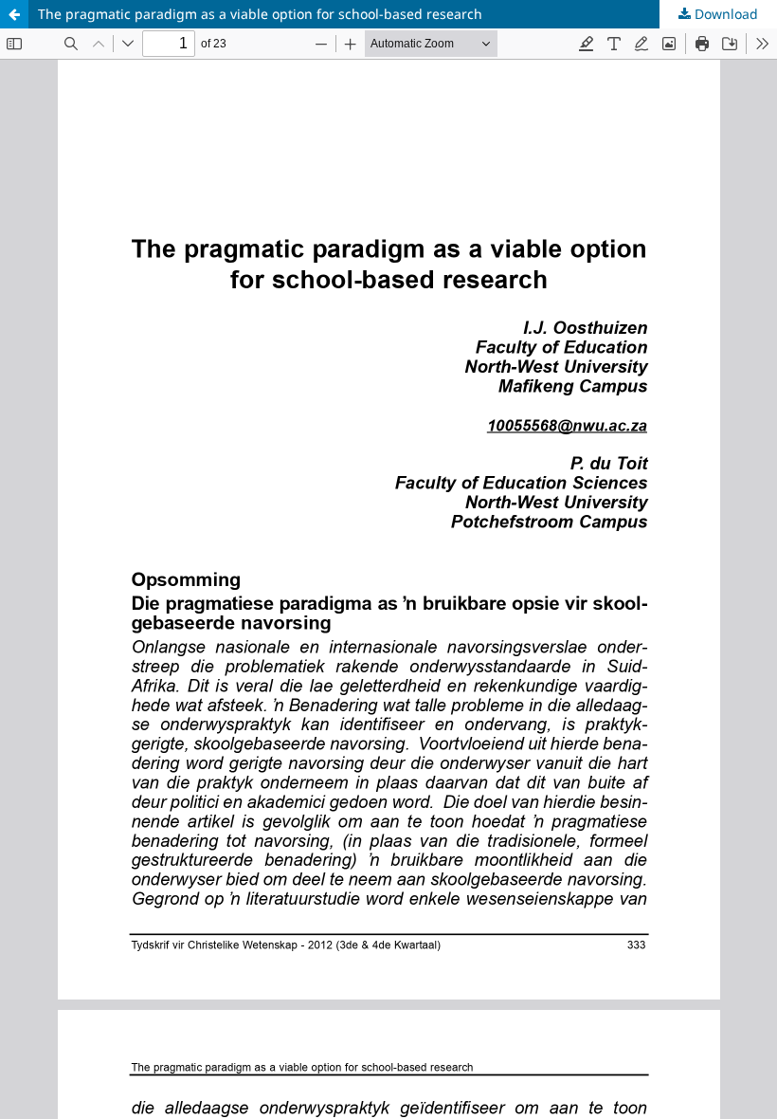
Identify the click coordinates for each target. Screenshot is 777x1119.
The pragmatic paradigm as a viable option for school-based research (260, 14)
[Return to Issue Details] (14, 14)
